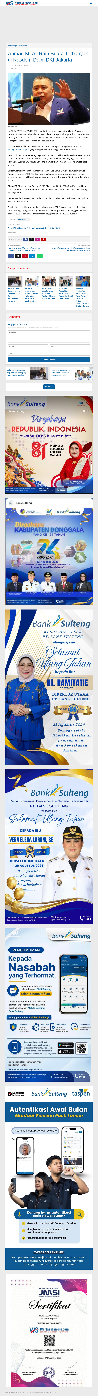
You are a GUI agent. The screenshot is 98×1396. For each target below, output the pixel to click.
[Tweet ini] (18, 256)
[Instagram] (37, 239)
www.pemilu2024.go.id (19, 149)
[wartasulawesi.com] (21, 3)
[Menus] (91, 2)
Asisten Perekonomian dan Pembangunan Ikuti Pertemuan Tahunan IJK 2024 (71, 248)
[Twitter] (31, 239)
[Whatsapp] (40, 256)
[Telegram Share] (32, 256)
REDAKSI (21, 1392)
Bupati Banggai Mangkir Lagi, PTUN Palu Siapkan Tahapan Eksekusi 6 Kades (49, 293)
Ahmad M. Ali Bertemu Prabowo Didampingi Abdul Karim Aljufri (34, 228)
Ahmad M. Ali (23, 219)
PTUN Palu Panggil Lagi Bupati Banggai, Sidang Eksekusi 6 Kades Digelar (66, 293)
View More (49, 387)
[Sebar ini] (11, 256)
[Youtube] (43, 239)
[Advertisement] (49, 24)
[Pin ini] (25, 256)
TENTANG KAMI (50, 1392)
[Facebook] (25, 239)
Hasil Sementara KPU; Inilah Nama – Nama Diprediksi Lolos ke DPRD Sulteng (25, 248)
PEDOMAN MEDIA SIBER (34, 1392)
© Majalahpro (10, 1392)
